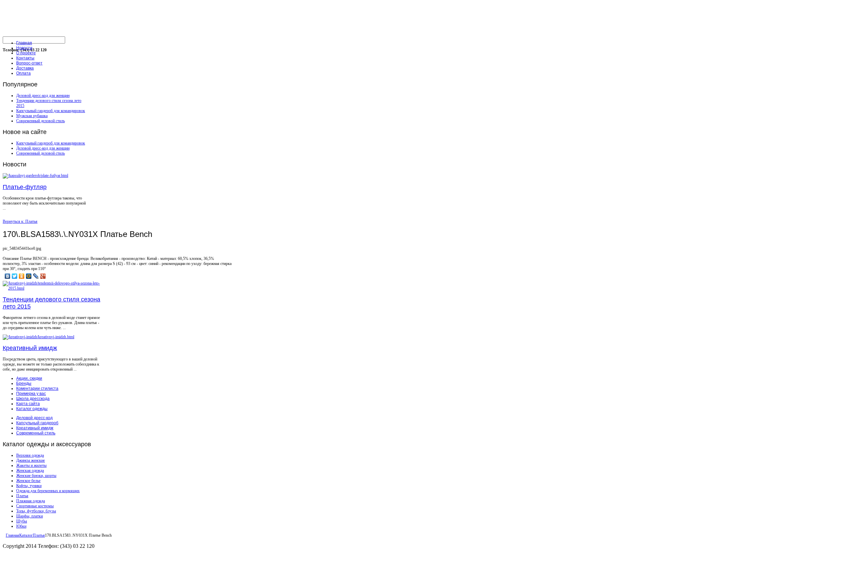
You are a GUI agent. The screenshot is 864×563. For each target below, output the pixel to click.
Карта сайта (28, 403)
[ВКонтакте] (7, 276)
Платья (22, 495)
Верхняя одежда (30, 455)
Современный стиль (35, 433)
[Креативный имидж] (38, 336)
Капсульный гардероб (37, 423)
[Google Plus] (43, 276)
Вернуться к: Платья (20, 221)
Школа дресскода (33, 398)
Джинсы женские (30, 460)
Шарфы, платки (29, 516)
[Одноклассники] (21, 276)
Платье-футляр (25, 187)
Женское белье (28, 480)
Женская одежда (30, 470)
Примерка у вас (31, 393)
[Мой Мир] (28, 276)
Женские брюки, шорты (36, 475)
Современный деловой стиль (40, 120)
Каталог (26, 535)
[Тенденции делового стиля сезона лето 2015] (53, 288)
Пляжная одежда (30, 501)
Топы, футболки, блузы (36, 511)
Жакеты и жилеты (31, 465)
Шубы (21, 521)
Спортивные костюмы (35, 506)
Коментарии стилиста (37, 388)
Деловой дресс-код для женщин (43, 95)
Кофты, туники (29, 485)
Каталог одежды (32, 408)
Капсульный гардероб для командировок (50, 110)
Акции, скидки (29, 378)
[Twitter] (14, 276)
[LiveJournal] (35, 276)
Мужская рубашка (32, 115)
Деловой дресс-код (34, 417)
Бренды (23, 383)
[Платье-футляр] (35, 175)
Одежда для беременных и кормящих (48, 490)
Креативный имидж (30, 348)
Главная (12, 535)
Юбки (21, 526)
